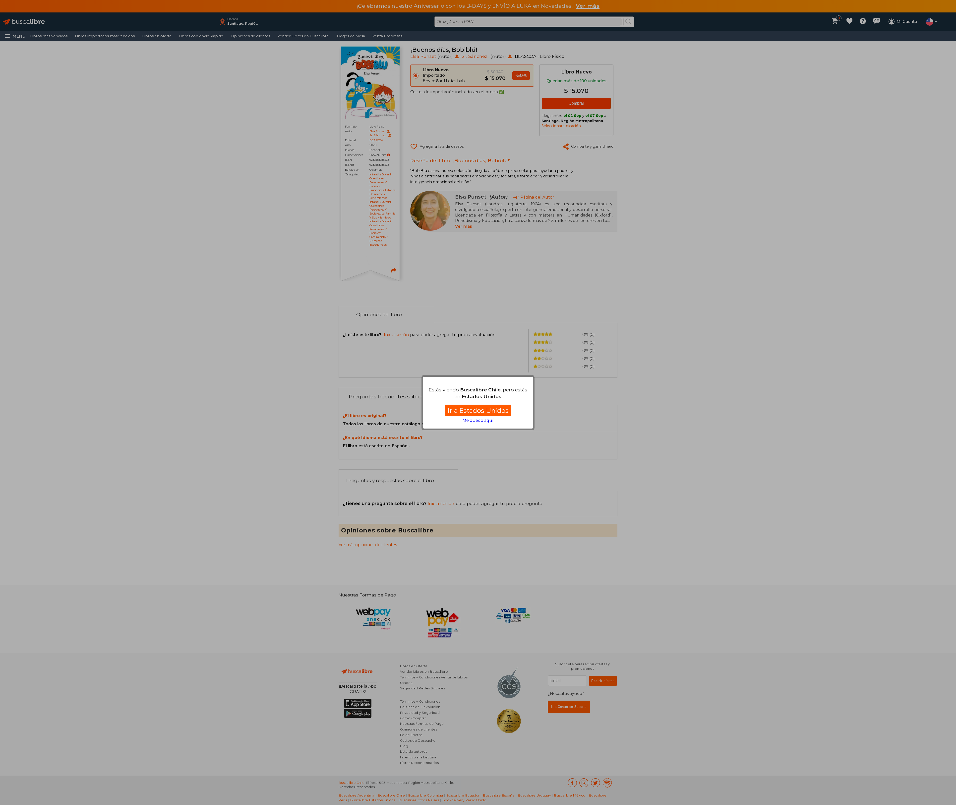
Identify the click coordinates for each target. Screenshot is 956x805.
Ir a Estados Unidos (478, 410)
